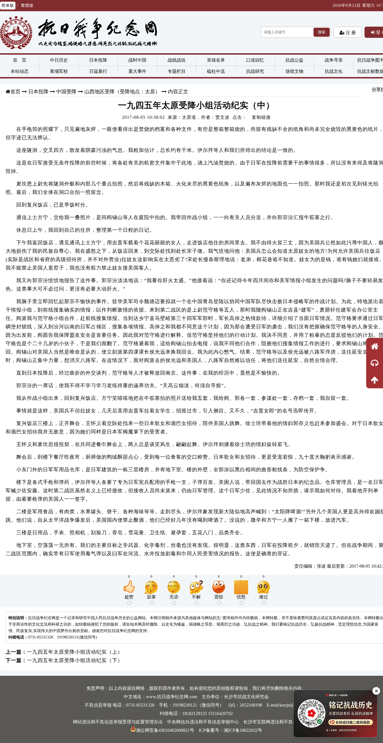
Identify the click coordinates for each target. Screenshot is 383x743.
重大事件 (137, 71)
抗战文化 (334, 71)
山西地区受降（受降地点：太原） (122, 91)
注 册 (350, 32)
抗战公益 (294, 60)
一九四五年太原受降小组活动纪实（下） (75, 660)
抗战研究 (255, 71)
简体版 (7, 5)
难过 (263, 597)
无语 (173, 597)
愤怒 (241, 597)
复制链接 (261, 117)
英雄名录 (216, 60)
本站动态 (20, 71)
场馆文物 (294, 71)
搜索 (321, 32)
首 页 (19, 60)
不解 (196, 597)
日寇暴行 (98, 71)
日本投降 (98, 60)
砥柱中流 (216, 71)
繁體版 (27, 5)
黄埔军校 (59, 71)
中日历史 (59, 60)
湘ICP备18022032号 (243, 730)
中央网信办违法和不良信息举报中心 (203, 721)
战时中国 (137, 60)
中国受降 (66, 91)
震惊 (218, 597)
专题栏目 (177, 71)
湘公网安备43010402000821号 (165, 730)
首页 (15, 91)
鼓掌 (151, 597)
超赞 (128, 597)
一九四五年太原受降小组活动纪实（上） (75, 652)
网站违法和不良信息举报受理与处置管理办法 (118, 721)
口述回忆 (255, 60)
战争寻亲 (334, 60)
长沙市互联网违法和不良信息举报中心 (281, 721)
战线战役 (177, 60)
